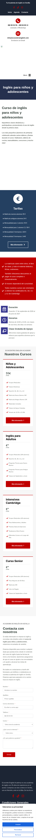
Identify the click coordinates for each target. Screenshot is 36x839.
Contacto (24, 12)
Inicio (10, 12)
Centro (5, 721)
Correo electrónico (8, 703)
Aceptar (18, 824)
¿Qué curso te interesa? (10, 729)
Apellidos (5, 695)
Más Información (17, 420)
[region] (18, 821)
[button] (29, 75)
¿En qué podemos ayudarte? (12, 738)
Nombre (5, 686)
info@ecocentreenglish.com (18, 38)
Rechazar (18, 835)
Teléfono (5, 712)
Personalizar (18, 829)
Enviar (9, 754)
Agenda (16, 12)
